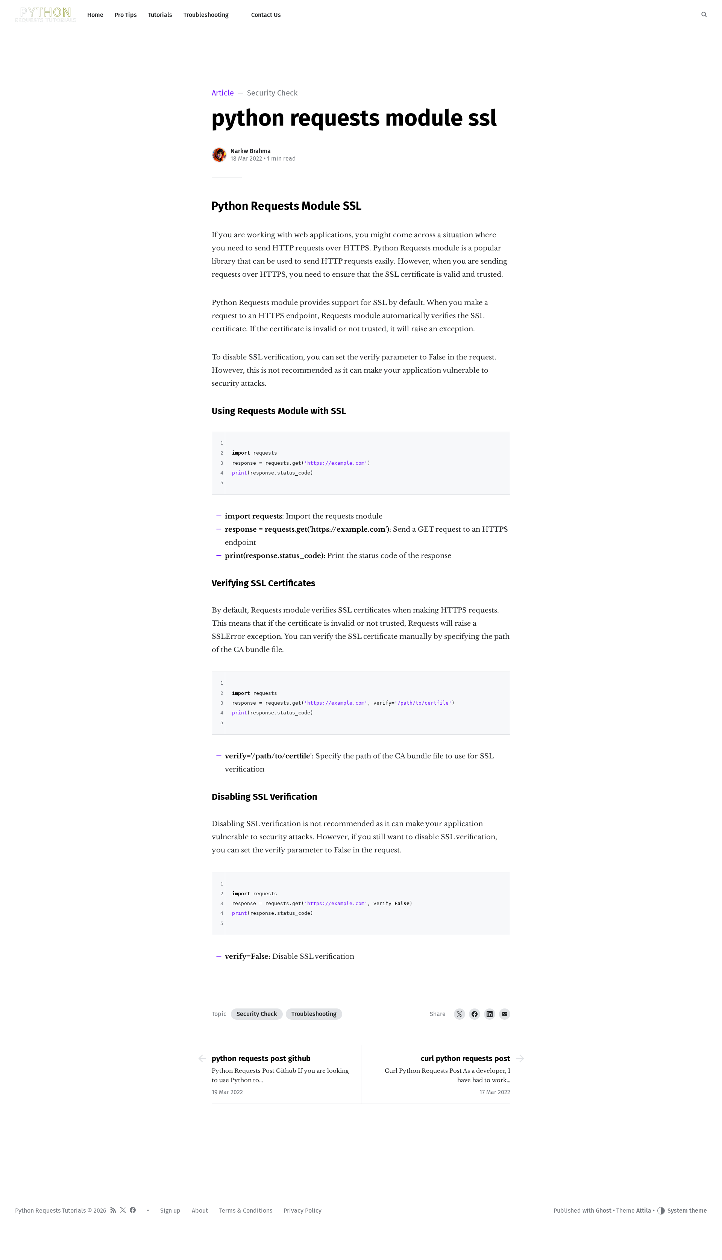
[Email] (504, 1014)
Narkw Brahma (251, 151)
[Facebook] (474, 1014)
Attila (643, 1210)
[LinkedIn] (489, 1014)
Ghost (603, 1210)
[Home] (45, 15)
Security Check (257, 1013)
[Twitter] (459, 1014)
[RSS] (113, 1211)
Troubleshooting (314, 1013)
